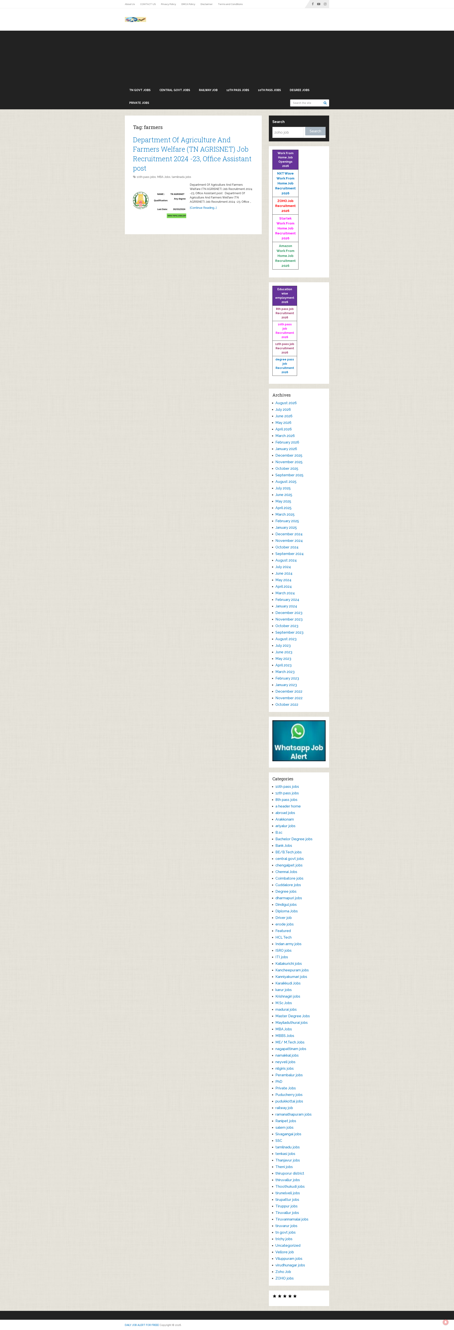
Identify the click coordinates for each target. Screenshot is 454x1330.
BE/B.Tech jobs (288, 852)
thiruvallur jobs (287, 1180)
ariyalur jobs (285, 826)
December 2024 (289, 534)
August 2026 (286, 403)
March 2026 (285, 436)
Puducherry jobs (289, 1095)
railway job (208, 90)
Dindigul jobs (286, 904)
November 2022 (289, 698)
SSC (278, 1140)
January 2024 (286, 606)
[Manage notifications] (446, 1322)
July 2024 (283, 567)
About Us (130, 4)
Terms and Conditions (230, 4)
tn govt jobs (140, 90)
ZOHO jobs (284, 1278)
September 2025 (289, 475)
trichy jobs (283, 1239)
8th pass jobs (286, 800)
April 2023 (283, 665)
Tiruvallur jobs (287, 1213)
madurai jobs (286, 1009)
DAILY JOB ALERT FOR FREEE (142, 1325)
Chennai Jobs (286, 872)
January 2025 (286, 527)
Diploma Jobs (286, 911)
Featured (283, 931)
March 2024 (285, 593)
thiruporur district (289, 1173)
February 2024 (287, 599)
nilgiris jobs (284, 1068)
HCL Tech (283, 937)
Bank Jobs (283, 845)
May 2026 (283, 422)
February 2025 (287, 521)
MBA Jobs (163, 177)
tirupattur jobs (287, 1199)
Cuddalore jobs (288, 885)
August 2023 (286, 639)
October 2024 (286, 547)
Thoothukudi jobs (290, 1186)
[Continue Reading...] (203, 207)
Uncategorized (287, 1245)
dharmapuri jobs (288, 898)
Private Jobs (139, 103)
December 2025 (288, 455)
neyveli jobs (285, 1062)
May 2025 (283, 501)
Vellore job (284, 1252)
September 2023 (289, 632)
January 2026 (286, 449)
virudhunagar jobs (290, 1265)
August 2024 (286, 560)
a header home (288, 806)
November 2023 (289, 619)
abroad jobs (285, 813)
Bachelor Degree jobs (293, 839)
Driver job (283, 918)
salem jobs (284, 1127)
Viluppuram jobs (288, 1258)
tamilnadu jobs (181, 177)
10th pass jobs (269, 90)
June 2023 (283, 652)
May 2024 (283, 580)
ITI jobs (281, 957)
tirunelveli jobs (287, 1193)
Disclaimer (207, 4)
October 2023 (286, 626)
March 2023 (285, 672)
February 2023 (287, 678)
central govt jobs (174, 90)
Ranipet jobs (285, 1121)
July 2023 (283, 645)
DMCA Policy (188, 4)
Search (325, 102)
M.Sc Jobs (283, 1003)
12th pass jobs (237, 90)
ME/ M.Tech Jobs (289, 1042)
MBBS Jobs (284, 1036)
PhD (278, 1081)
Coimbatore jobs (289, 878)
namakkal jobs (287, 1055)
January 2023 (286, 685)
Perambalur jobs (289, 1075)
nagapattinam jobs (290, 1049)
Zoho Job (283, 1272)
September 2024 (289, 554)
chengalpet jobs (289, 865)
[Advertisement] (227, 57)
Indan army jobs (288, 944)
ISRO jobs (283, 950)
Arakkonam (284, 819)
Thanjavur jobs (287, 1160)
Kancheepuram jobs (292, 970)
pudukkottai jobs (289, 1101)
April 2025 (283, 508)
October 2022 (286, 704)
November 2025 (288, 462)
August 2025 (285, 481)
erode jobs (284, 924)
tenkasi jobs (285, 1154)
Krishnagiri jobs (287, 996)
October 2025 (286, 468)
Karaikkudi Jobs (288, 983)
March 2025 (284, 514)
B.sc (278, 832)
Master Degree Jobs (292, 1016)
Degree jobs (299, 90)
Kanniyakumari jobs (291, 977)
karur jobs (283, 990)
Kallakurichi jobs (288, 963)
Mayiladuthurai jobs (291, 1022)
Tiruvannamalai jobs (291, 1219)
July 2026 (283, 409)
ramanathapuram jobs (293, 1114)
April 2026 (283, 429)
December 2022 (288, 691)
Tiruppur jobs (286, 1206)
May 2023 (283, 658)
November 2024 (289, 540)
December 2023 (288, 613)
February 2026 (287, 442)
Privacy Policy (168, 4)
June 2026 (283, 416)
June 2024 (283, 573)
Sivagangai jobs (288, 1134)
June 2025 (283, 495)
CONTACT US (148, 4)
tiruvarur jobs (286, 1226)
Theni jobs (284, 1167)
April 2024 (283, 586)
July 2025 (282, 488)
